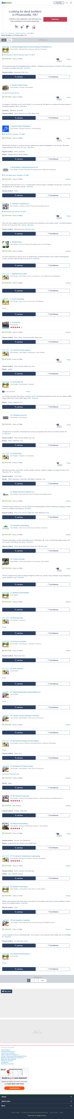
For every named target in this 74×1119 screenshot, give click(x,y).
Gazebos (21, 87)
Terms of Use (54, 1112)
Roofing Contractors (7, 1064)
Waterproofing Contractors (26, 49)
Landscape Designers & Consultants (29, 561)
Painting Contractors (25, 128)
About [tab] (4, 1097)
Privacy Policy (15, 1112)
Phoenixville (11, 33)
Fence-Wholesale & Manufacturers (51, 276)
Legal (61, 1112)
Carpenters (22, 206)
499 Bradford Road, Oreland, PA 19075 (15, 211)
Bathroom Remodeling (49, 169)
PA (6, 33)
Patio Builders (29, 87)
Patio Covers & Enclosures (27, 301)
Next (42, 980)
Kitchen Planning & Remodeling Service (30, 169)
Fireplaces (22, 456)
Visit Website (54, 77)
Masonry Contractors (41, 49)
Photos (69, 59)
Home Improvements (25, 922)
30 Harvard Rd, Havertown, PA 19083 (14, 134)
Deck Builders (14, 49)
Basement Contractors (25, 858)
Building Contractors (21, 33)
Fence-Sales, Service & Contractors (29, 276)
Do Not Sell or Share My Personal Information (35, 1112)
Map (9, 40)
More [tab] (3, 1106)
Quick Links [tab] (6, 1101)
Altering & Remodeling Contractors (29, 798)
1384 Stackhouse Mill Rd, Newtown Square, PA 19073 (19, 55)
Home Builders (40, 352)
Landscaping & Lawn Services (28, 889)
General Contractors (7, 1051)
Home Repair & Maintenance (27, 352)
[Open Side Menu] (71, 3)
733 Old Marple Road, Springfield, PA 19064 (16, 175)
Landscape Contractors (34, 644)
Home (2, 33)
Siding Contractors (7, 1060)
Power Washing (36, 128)
